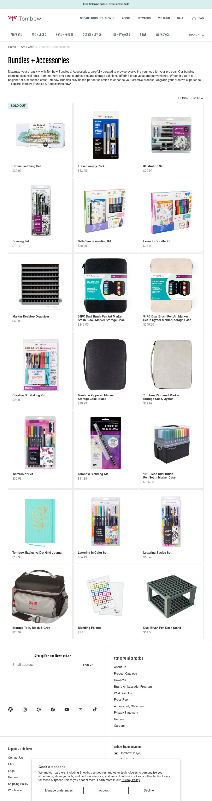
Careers (119, 725)
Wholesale (15, 790)
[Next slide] (62, 135)
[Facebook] (52, 709)
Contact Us (15, 757)
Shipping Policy (18, 784)
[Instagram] (24, 709)
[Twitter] (80, 709)
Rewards (120, 680)
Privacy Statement (126, 712)
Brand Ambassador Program (133, 686)
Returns (119, 719)
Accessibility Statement (129, 706)
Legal (11, 771)
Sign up (88, 665)
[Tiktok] (94, 709)
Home (12, 47)
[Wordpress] (10, 709)
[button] (198, 98)
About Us (120, 667)
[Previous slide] (18, 135)
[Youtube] (66, 709)
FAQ (11, 764)
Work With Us (123, 693)
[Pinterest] (38, 709)
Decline (149, 790)
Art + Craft (27, 47)
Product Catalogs (125, 673)
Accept (103, 790)
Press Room (122, 699)
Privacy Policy (131, 780)
